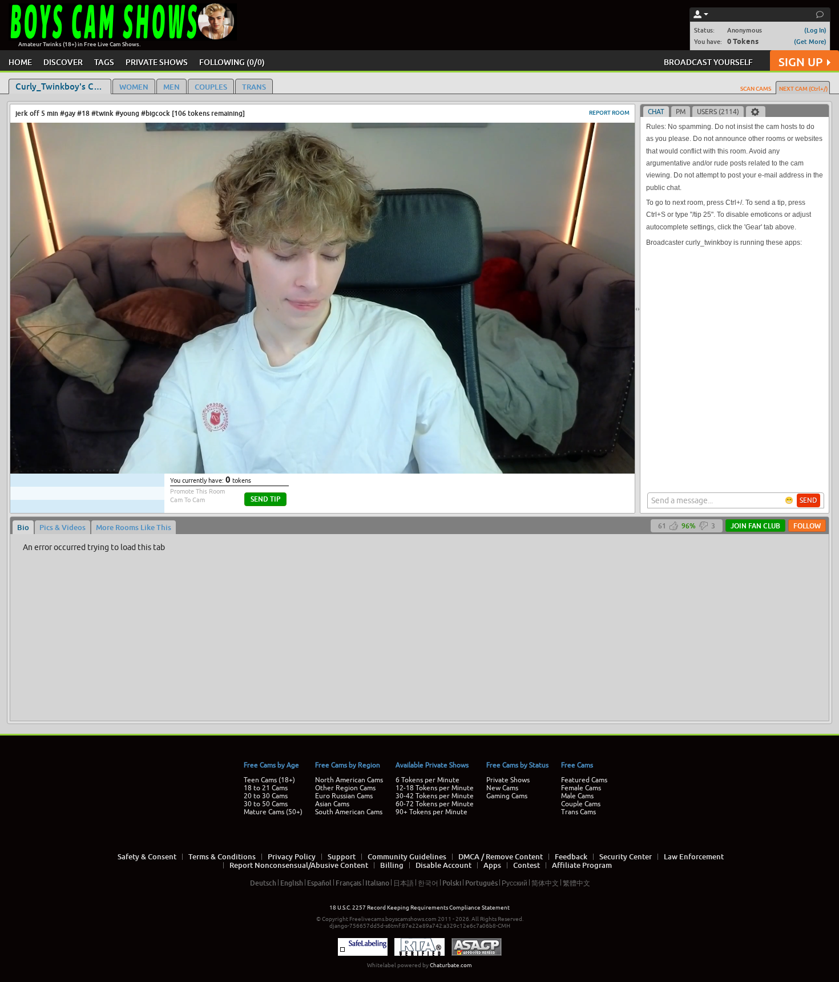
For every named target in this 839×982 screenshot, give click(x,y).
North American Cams (349, 780)
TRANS (254, 86)
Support (342, 856)
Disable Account (443, 865)
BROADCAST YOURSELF (708, 62)
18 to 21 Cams (266, 788)
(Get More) (810, 41)
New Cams (502, 788)
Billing (392, 865)
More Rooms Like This (133, 527)
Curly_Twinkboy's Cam (60, 86)
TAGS (104, 62)
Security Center (625, 856)
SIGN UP (800, 61)
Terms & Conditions (222, 856)
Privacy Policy (292, 856)
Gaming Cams (506, 796)
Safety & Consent (147, 856)
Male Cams (577, 796)
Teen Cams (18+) (269, 780)
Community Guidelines (407, 856)
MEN (171, 86)
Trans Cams (578, 812)
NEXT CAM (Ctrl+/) (803, 88)
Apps (492, 865)
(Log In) (815, 30)
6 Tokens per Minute (427, 780)
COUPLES (211, 86)
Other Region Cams (345, 788)
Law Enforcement (694, 856)
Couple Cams (580, 804)
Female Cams (581, 788)
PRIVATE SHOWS (157, 62)
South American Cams (348, 812)
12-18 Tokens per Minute (435, 788)
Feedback (571, 856)
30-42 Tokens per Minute (435, 796)
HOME (20, 62)
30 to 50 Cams (266, 804)
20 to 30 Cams (266, 796)
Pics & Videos (62, 527)
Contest (526, 865)
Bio (23, 527)
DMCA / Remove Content (500, 856)
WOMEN (133, 86)
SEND (808, 500)
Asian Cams (332, 804)
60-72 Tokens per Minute (435, 804)
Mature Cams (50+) (273, 812)
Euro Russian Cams (344, 796)
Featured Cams (584, 780)
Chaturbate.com (451, 965)
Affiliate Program (582, 865)
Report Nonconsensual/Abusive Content (298, 865)
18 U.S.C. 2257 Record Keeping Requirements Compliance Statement (419, 907)
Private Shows (508, 780)
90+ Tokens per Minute (431, 812)
